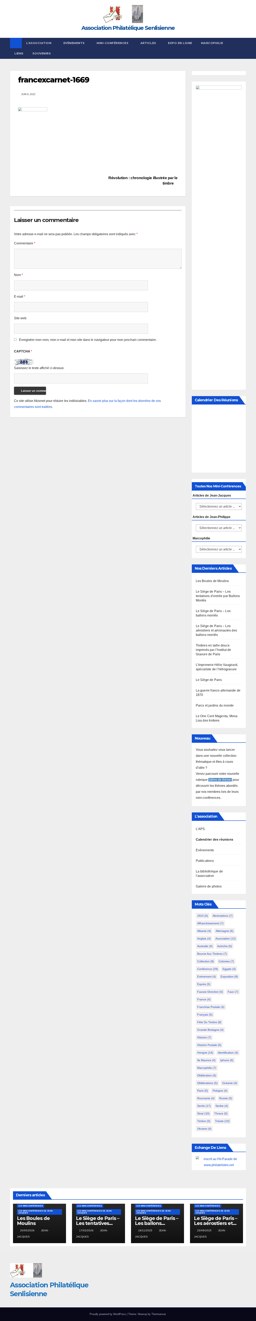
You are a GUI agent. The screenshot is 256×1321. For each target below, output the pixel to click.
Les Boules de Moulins (212, 581)
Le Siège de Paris (209, 680)
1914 (202, 915)
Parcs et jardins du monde (215, 705)
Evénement (206, 976)
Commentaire (24, 243)
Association (225, 938)
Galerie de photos (209, 886)
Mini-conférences (113, 43)
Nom (18, 275)
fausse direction (210, 991)
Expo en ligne (180, 43)
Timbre (203, 1121)
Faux (233, 991)
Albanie (204, 931)
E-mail (19, 296)
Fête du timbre (209, 1022)
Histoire (204, 1037)
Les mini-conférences (30, 1206)
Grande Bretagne (210, 1029)
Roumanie (206, 1098)
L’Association (39, 43)
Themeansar (158, 1314)
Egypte (229, 969)
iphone (226, 1060)
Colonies (226, 961)
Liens (19, 53)
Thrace (221, 1113)
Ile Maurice (206, 1060)
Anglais (204, 938)
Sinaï (203, 1113)
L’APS (200, 829)
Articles (148, 43)
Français (205, 1014)
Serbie (221, 1105)
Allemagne (224, 931)
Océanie (229, 1083)
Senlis (204, 1105)
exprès (203, 984)
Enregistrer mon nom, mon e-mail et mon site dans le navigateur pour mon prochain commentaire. (88, 339)
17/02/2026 (86, 1230)
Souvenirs (41, 53)
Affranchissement (210, 923)
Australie (205, 946)
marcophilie (206, 1067)
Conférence (207, 969)
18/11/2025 (145, 1230)
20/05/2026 (27, 1230)
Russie (225, 1098)
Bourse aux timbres (212, 953)
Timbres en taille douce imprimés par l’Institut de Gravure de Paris (213, 650)
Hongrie (205, 1052)
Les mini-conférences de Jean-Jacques (35, 1212)
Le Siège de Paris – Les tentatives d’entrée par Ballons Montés (218, 596)
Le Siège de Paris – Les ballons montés (156, 1223)
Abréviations (223, 915)
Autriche (224, 946)
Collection (205, 961)
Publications (205, 860)
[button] (243, 48)
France (204, 999)
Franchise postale (210, 1007)
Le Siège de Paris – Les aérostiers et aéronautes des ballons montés (216, 630)
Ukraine (204, 1128)
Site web (20, 318)
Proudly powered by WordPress (108, 1314)
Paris (202, 1090)
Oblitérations (207, 1083)
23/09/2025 (204, 1230)
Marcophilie (212, 43)
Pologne (220, 1090)
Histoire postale (209, 1045)
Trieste (222, 1121)
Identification (228, 1052)
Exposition (229, 976)
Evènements (74, 43)
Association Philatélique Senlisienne (128, 27)
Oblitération (206, 1075)
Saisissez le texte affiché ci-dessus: (39, 368)
